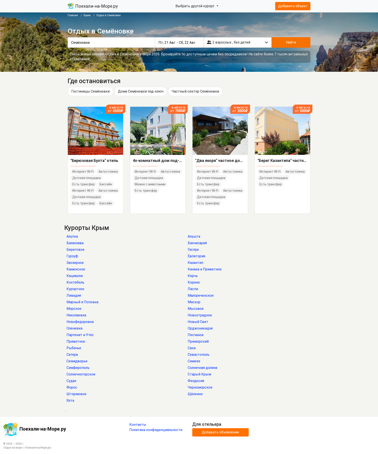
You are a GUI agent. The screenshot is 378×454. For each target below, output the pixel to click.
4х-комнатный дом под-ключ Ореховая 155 (158, 160)
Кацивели (74, 276)
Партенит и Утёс (80, 335)
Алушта (194, 236)
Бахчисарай (197, 243)
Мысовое (196, 309)
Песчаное (196, 335)
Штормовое (76, 394)
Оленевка (74, 328)
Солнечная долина (202, 368)
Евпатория (196, 256)
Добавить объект (293, 6)
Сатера (72, 354)
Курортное (75, 289)
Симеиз (194, 361)
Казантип (195, 263)
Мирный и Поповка (82, 302)
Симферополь (77, 368)
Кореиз (194, 282)
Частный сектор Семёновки (195, 91)
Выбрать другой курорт (195, 6)
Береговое (75, 249)
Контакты (137, 424)
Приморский (198, 341)
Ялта (70, 400)
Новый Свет (198, 322)
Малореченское (201, 295)
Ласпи (193, 289)
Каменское (75, 269)
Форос (71, 387)
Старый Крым (199, 374)
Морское (73, 309)
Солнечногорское (80, 374)
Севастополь (198, 354)
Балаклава (75, 243)
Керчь (193, 276)
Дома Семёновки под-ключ (140, 91)
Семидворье (77, 361)
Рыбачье (73, 348)
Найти (291, 42)
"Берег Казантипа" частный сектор (282, 160)
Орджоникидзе (200, 328)
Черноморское (200, 387)
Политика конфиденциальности (155, 430)
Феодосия (196, 381)
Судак (71, 381)
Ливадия (73, 295)
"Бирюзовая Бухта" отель (94, 160)
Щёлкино (195, 394)
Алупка (72, 236)
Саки (192, 348)
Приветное (75, 341)
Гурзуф (72, 256)
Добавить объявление (220, 432)
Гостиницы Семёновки (90, 91)
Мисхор (194, 302)
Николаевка (76, 315)
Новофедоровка (80, 322)
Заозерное (75, 263)
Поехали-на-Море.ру (96, 6)
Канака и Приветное (205, 269)
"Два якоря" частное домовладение (220, 160)
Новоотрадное (200, 315)
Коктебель (75, 282)
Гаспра (193, 249)
